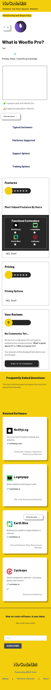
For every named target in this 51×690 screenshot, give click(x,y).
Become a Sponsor (26, 678)
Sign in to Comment (22, 363)
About (46, 678)
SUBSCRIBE (13, 646)
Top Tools (16, 9)
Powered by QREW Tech (25, 672)
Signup (5, 678)
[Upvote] (8, 27)
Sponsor (25, 9)
